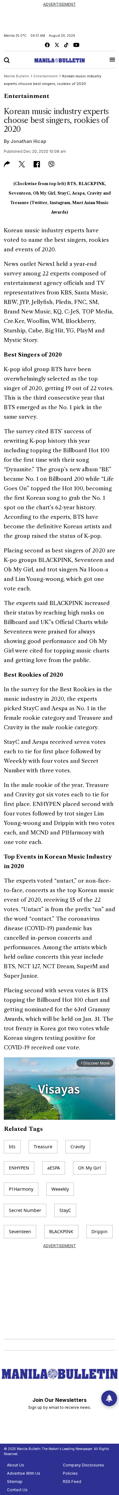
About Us (15, 1465)
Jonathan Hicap (28, 141)
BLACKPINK (61, 1231)
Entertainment (26, 96)
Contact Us (17, 1489)
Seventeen (20, 1231)
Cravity (77, 1147)
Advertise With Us (23, 1473)
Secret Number (25, 1210)
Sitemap (15, 1481)
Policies (70, 1473)
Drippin (99, 1231)
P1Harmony (21, 1189)
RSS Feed (72, 1481)
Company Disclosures (83, 1465)
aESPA (53, 1168)
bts (12, 1147)
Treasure (43, 1147)
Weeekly (60, 1189)
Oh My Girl (89, 1168)
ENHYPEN (19, 1168)
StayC (65, 1210)
